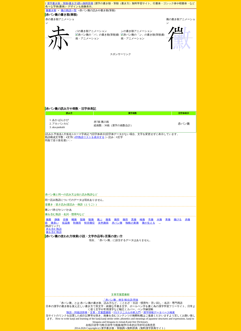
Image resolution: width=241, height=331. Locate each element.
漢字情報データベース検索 (159, 312)
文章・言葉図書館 (100, 312)
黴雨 (116, 219)
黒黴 (133, 219)
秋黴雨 (77, 222)
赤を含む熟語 (54, 229)
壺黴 (65, 219)
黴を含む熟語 (54, 232)
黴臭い (55, 222)
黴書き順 (51, 10)
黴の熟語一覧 (69, 10)
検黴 (142, 219)
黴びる (178, 219)
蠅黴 (74, 219)
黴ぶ (99, 219)
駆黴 (91, 219)
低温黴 (66, 222)
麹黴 (57, 219)
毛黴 (150, 219)
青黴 (168, 219)
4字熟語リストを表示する (89, 137)
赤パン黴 (117, 222)
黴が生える (148, 222)
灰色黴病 (103, 222)
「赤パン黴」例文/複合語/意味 (120, 299)
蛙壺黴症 (89, 222)
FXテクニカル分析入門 (127, 312)
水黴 (159, 219)
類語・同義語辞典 (76, 312)
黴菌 (48, 219)
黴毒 (108, 219)
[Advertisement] (120, 81)
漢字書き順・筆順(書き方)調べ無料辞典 (70, 3)
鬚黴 (82, 219)
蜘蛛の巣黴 (132, 222)
